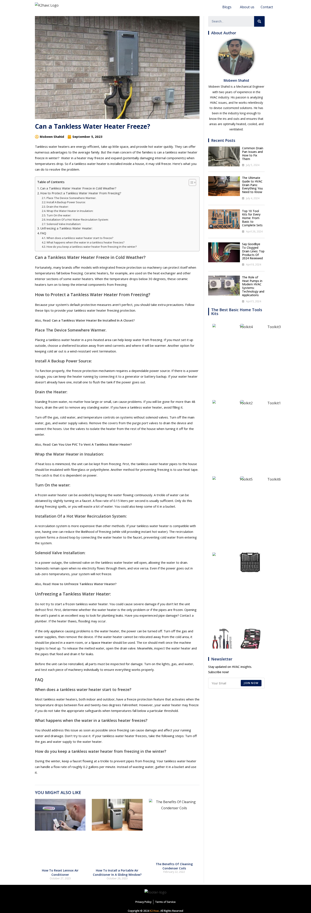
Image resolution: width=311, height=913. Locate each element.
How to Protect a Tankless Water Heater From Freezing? (80, 193)
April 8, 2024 (253, 264)
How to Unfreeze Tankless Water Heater (83, 584)
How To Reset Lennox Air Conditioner (60, 872)
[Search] (259, 21)
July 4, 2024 (252, 198)
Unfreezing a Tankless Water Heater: (66, 228)
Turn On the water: (59, 215)
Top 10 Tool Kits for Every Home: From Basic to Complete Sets (252, 218)
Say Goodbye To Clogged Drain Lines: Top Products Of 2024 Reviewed (253, 251)
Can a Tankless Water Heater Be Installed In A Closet (92, 320)
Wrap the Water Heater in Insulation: (70, 211)
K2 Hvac (154, 911)
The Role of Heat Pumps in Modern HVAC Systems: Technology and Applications (253, 286)
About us (247, 7)
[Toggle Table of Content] (190, 182)
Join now (251, 683)
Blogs (226, 7)
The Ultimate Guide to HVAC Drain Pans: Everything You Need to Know (252, 185)
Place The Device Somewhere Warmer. (71, 198)
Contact (267, 7)
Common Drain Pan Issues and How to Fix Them (252, 153)
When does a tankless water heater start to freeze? (80, 238)
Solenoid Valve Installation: (64, 224)
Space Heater (101, 642)
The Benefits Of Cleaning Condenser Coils (174, 866)
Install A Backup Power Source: (66, 202)
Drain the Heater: (58, 207)
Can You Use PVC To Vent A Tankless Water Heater (91, 444)
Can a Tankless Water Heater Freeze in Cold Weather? (78, 188)
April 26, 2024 (254, 231)
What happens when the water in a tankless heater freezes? (86, 242)
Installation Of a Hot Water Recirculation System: (78, 219)
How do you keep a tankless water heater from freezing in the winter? (92, 247)
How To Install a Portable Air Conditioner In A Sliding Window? (117, 872)
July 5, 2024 (252, 165)
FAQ (43, 233)
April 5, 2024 (253, 301)
